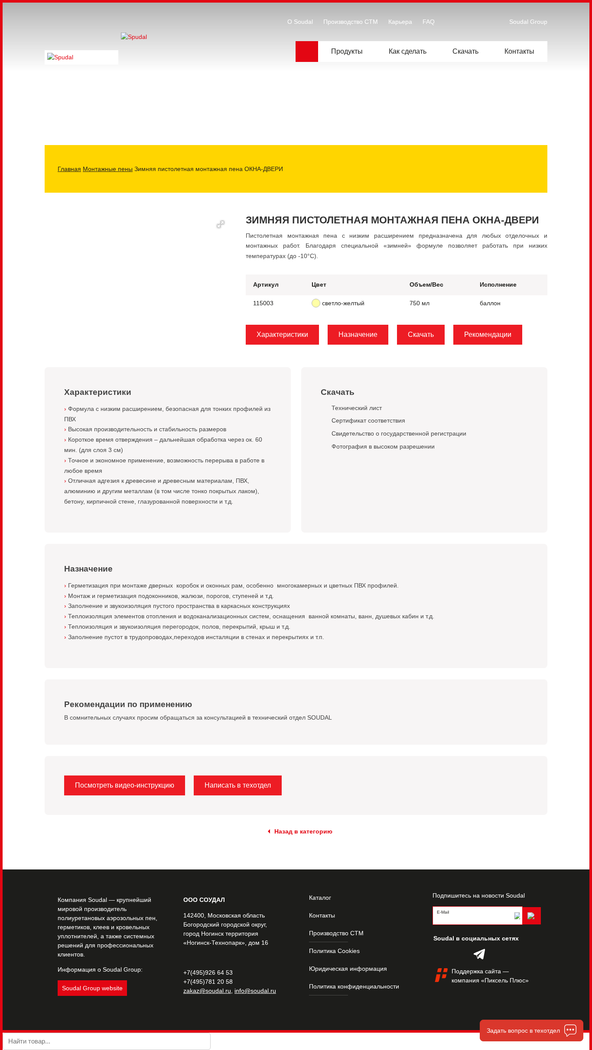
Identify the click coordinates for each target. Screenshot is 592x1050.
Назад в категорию (303, 831)
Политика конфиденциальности (354, 986)
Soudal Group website (92, 988)
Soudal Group (528, 21)
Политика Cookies (334, 950)
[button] (221, 224)
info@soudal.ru (255, 990)
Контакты (322, 915)
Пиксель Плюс (505, 980)
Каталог (320, 897)
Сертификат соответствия (368, 420)
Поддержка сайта (476, 971)
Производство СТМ (336, 933)
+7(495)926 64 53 (208, 972)
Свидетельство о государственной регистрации (399, 433)
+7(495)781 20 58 (208, 981)
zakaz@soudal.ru (207, 990)
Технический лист (357, 407)
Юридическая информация (348, 968)
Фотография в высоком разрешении (383, 446)
